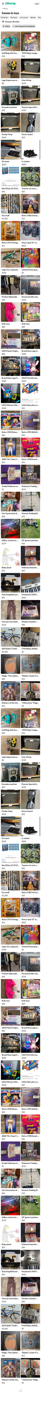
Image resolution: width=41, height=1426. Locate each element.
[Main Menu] (3, 3)
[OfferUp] (10, 3)
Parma (5, 8)
